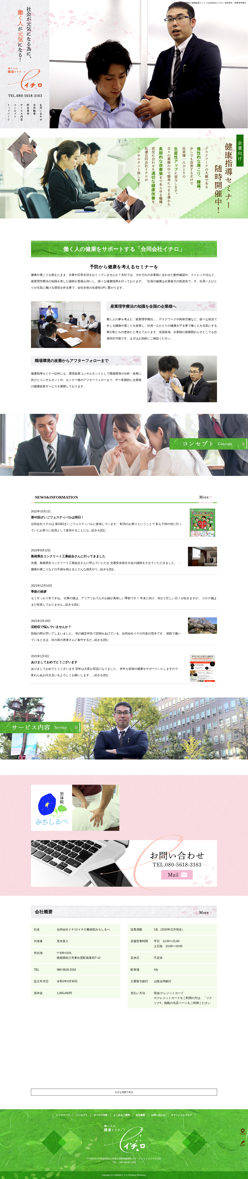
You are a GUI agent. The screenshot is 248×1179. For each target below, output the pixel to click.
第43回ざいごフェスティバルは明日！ (57, 517)
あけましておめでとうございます (54, 662)
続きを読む (98, 530)
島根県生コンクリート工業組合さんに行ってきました (68, 556)
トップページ (8, 112)
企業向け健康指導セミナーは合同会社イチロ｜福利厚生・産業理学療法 (215, 3)
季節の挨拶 (38, 591)
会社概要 (34, 112)
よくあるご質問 (28, 112)
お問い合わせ (41, 112)
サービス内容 (21, 112)
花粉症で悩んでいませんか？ (51, 626)
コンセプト (15, 112)
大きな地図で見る (124, 1092)
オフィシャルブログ (181, 1115)
